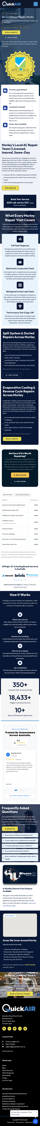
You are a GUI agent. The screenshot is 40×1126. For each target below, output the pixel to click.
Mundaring (8, 959)
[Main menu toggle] (36, 4)
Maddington (16, 949)
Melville (20, 954)
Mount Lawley (28, 957)
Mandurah (8, 952)
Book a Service (21, 475)
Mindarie (7, 957)
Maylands (12, 954)
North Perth (17, 959)
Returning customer (22, 494)
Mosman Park (16, 957)
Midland (26, 954)
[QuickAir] (11, 3)
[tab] (17, 790)
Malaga (24, 949)
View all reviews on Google (20, 795)
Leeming (7, 949)
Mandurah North (18, 952)
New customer (7, 494)
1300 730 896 (21, 481)
